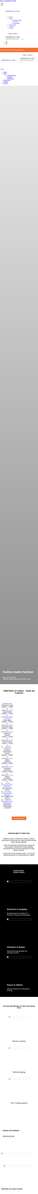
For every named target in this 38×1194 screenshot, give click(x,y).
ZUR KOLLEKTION (8, 1136)
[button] (21, 65)
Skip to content (4, 1)
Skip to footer (12, 1)
